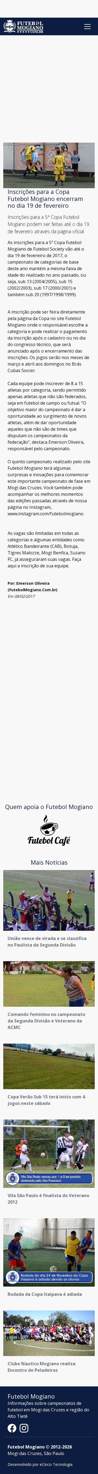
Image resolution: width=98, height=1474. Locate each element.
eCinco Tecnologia (56, 1464)
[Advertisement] (49, 87)
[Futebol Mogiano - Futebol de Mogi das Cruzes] (23, 26)
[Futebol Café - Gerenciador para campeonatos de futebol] (49, 830)
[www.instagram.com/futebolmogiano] (24, 1428)
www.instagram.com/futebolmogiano (45, 514)
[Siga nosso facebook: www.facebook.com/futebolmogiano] (14, 1428)
